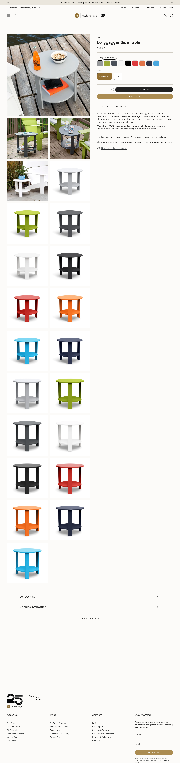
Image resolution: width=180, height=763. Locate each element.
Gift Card (150, 7)
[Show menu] (8, 15)
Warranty (96, 740)
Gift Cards (11, 740)
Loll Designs (27, 596)
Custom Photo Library (59, 733)
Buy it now (135, 96)
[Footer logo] (30, 701)
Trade (123, 7)
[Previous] (8, 2)
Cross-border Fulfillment (103, 733)
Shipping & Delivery (100, 730)
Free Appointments (15, 733)
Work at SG (12, 737)
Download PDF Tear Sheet (114, 148)
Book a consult (166, 7)
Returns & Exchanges (101, 737)
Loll (98, 37)
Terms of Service (163, 760)
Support (135, 7)
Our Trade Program (58, 723)
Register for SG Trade (59, 726)
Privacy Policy (147, 760)
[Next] (171, 2)
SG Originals (12, 730)
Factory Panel (55, 737)
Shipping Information (33, 607)
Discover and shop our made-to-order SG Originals (90, 2)
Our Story (11, 723)
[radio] (100, 63)
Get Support (97, 726)
